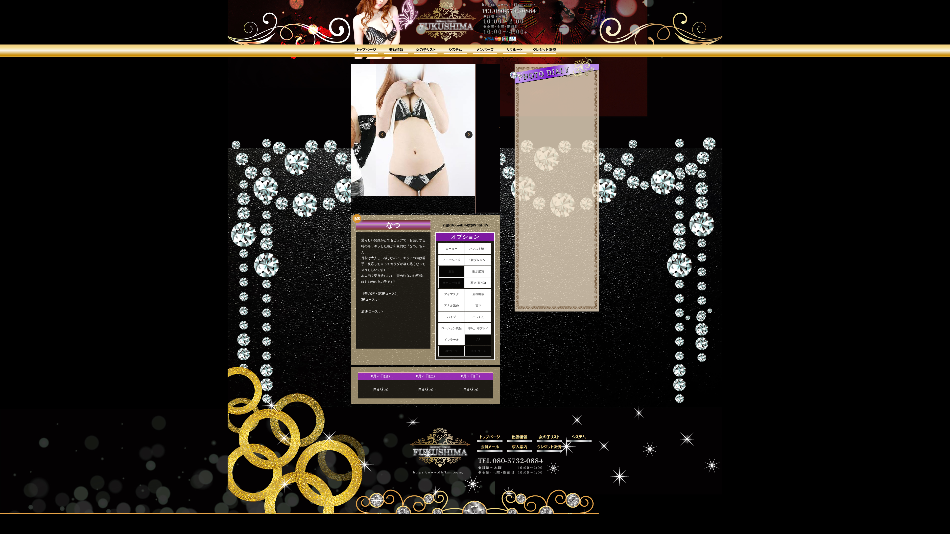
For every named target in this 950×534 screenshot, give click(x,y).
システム (455, 51)
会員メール (485, 51)
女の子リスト (425, 51)
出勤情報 (396, 51)
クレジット (544, 51)
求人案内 (514, 51)
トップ (366, 51)
